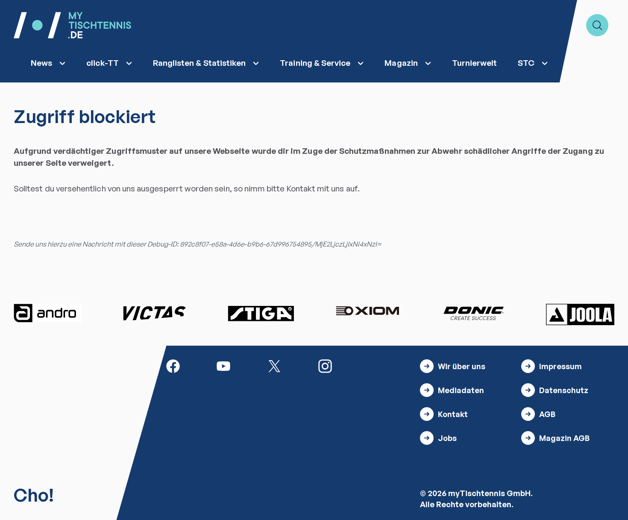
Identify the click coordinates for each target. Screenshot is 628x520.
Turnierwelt (474, 63)
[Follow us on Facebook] (173, 365)
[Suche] (597, 25)
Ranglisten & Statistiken (199, 63)
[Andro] (48, 313)
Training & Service (315, 63)
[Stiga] (260, 313)
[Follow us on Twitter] (274, 365)
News (41, 63)
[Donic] (474, 313)
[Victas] (154, 313)
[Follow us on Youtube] (223, 365)
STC (526, 63)
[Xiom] (367, 312)
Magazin (400, 63)
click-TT (102, 63)
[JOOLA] (580, 314)
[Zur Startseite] (72, 25)
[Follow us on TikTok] (376, 365)
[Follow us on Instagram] (325, 365)
